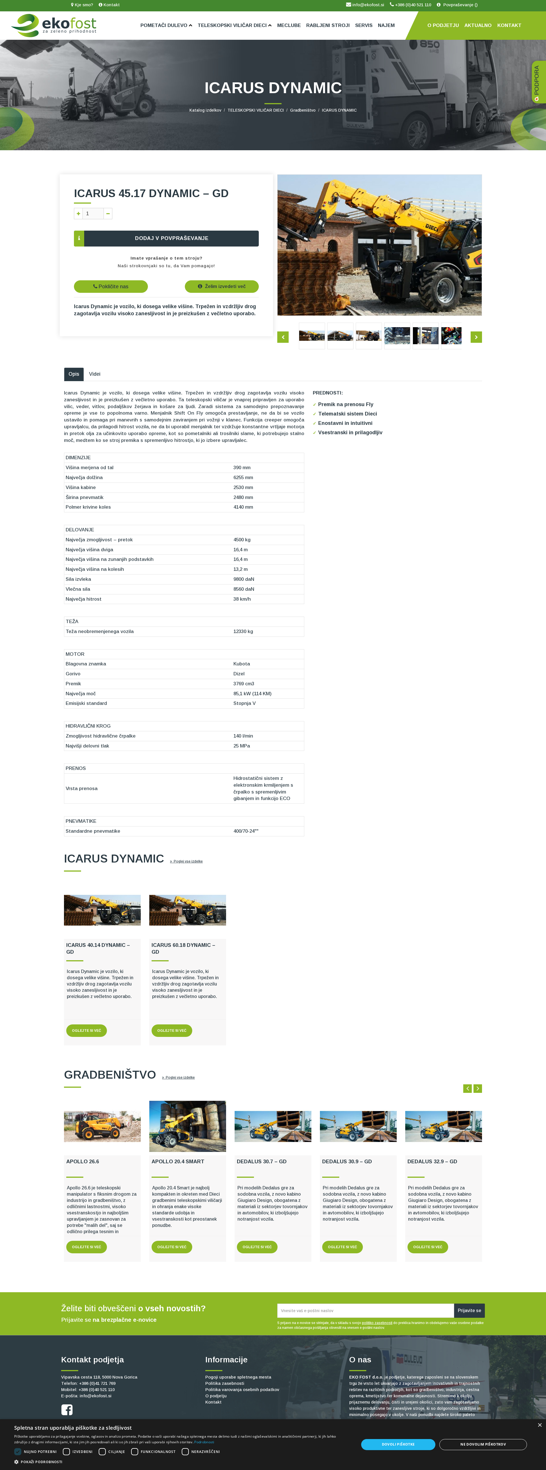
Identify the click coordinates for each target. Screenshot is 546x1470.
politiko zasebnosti (377, 1323)
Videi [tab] (94, 374)
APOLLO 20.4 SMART (178, 1161)
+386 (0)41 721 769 (97, 1383)
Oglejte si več (86, 1031)
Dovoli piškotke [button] (398, 1444)
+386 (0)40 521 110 (412, 4)
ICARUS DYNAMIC (339, 110)
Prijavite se (469, 1310)
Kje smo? (83, 4)
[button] (181, 1462)
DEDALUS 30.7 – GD (262, 1161)
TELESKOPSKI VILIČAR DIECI (256, 110)
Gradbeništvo (303, 110)
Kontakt (111, 4)
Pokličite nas (113, 286)
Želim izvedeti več (225, 286)
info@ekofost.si (367, 4)
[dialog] (273, 1444)
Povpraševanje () (460, 4)
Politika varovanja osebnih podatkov (242, 1389)
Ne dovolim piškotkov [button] (483, 1444)
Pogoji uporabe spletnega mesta (238, 1377)
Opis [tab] (74, 374)
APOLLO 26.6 (82, 1161)
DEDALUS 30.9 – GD (347, 1161)
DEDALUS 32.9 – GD (432, 1161)
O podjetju (216, 1395)
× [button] (539, 1425)
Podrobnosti (204, 1442)
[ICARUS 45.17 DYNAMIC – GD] (312, 335)
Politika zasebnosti (224, 1383)
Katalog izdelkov (205, 110)
